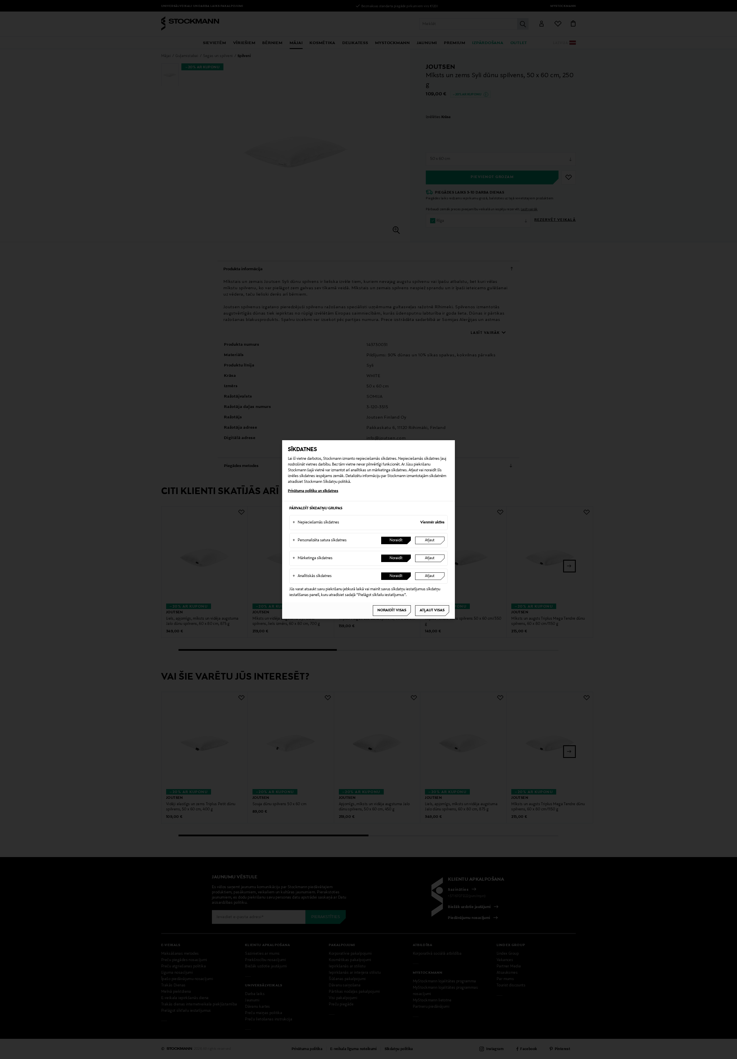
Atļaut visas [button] (432, 610)
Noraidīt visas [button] (391, 610)
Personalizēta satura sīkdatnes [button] (319, 540)
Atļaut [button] (429, 540)
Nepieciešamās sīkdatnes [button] (315, 522)
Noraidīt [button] (396, 540)
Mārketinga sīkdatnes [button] (312, 558)
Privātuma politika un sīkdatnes (313, 491)
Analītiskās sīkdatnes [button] (312, 576)
